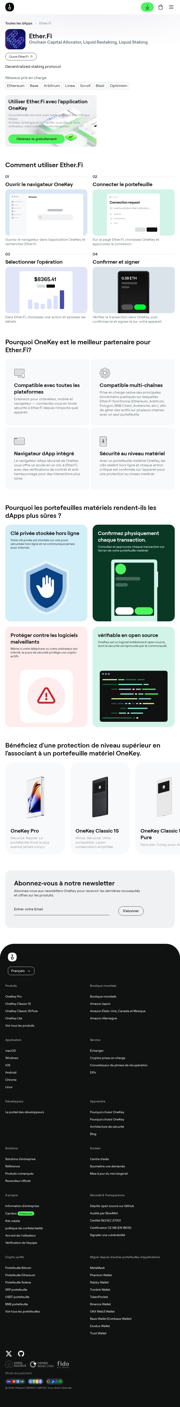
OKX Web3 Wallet (102, 1311)
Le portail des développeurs (24, 1112)
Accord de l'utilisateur (20, 1235)
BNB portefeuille (16, 1304)
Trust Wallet (98, 1333)
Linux (9, 1087)
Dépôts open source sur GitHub (112, 1206)
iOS (7, 1065)
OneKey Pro (13, 996)
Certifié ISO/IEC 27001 (105, 1220)
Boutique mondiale (103, 996)
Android (10, 1072)
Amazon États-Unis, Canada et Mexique (118, 1011)
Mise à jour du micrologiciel (109, 1173)
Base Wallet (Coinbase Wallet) (110, 1318)
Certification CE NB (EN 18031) (110, 1227)
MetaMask (97, 1268)
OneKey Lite (13, 1018)
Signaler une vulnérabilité (107, 1235)
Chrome (10, 1079)
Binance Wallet (100, 1304)
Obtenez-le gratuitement (36, 139)
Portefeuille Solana (18, 1282)
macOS (10, 1050)
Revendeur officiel (18, 1181)
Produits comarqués (19, 1173)
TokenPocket (99, 1297)
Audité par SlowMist (104, 1213)
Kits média (12, 1221)
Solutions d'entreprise (20, 1159)
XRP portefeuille (16, 1289)
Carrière (11, 1213)
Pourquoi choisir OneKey (107, 1112)
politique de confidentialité (24, 1228)
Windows (11, 1058)
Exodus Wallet (100, 1326)
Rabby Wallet (99, 1282)
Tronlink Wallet (100, 1289)
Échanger (97, 1050)
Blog (93, 1134)
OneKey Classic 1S (18, 1003)
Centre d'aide (99, 1159)
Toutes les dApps (18, 23)
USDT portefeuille (17, 1297)
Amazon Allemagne (103, 1018)
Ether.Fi (45, 23)
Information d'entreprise (22, 1206)
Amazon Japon (100, 1003)
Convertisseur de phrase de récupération (119, 1065)
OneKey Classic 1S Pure (21, 1011)
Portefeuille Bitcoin (18, 1268)
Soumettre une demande (107, 1166)
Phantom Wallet (101, 1275)
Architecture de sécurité (107, 1126)
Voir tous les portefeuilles (22, 1311)
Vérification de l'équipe (21, 1242)
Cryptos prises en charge (107, 1058)
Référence (12, 1166)
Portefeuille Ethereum (20, 1275)
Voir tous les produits (19, 1025)
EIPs (93, 1072)
